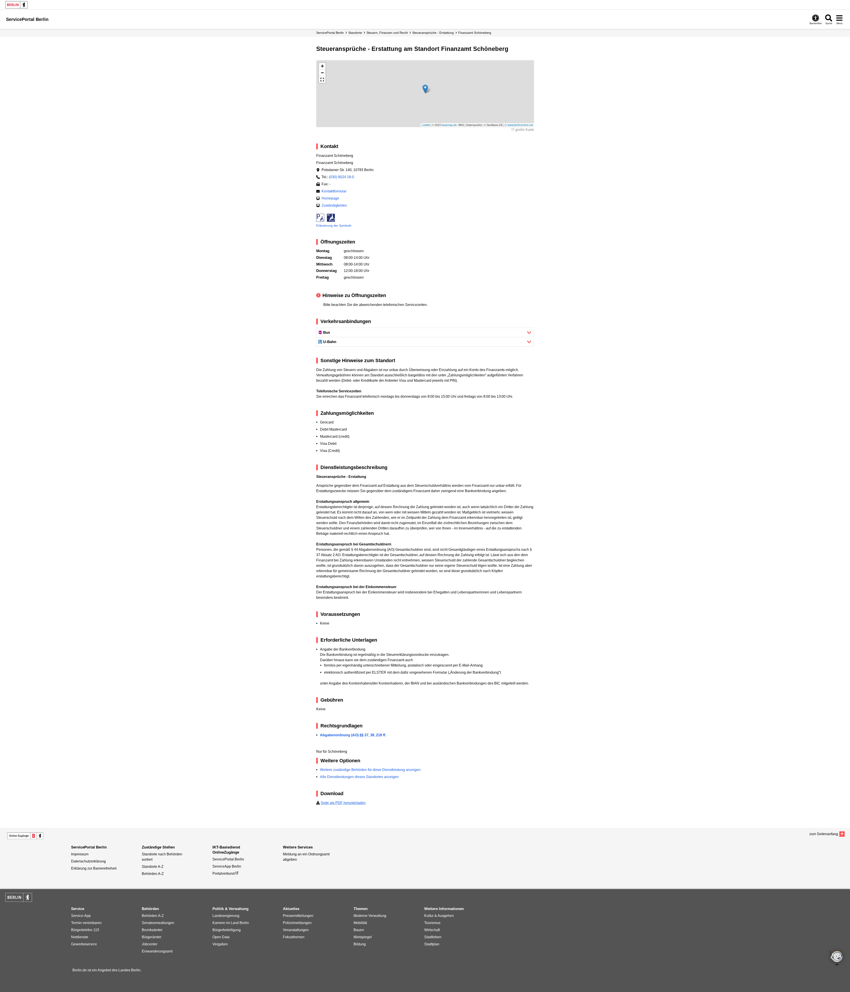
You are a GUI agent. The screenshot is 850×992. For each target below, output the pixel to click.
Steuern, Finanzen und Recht (387, 32)
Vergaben (220, 944)
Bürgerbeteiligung (226, 930)
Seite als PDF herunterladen (343, 803)
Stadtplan (431, 944)
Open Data (221, 937)
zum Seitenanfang (823, 834)
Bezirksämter (152, 930)
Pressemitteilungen (298, 916)
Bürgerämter (151, 937)
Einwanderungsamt (157, 951)
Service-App (81, 916)
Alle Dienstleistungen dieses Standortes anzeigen (359, 777)
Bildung (360, 944)
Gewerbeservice (84, 944)
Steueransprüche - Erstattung (433, 32)
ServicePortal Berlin (330, 32)
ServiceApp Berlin (226, 866)
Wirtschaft (432, 930)
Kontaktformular (334, 191)
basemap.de (449, 125)
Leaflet (426, 125)
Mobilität (360, 923)
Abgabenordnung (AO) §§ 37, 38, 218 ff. (353, 735)
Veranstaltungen (296, 930)
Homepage (330, 198)
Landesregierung (225, 916)
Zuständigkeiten (334, 205)
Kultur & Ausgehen (439, 916)
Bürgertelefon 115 (85, 930)
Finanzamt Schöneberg (474, 32)
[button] (425, 89)
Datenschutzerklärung (88, 861)
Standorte (355, 32)
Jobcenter (149, 944)
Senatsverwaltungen (158, 923)
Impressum (79, 854)
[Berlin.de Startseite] (16, 4)
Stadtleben (432, 937)
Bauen (359, 930)
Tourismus (432, 923)
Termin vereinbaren (86, 923)
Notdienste (79, 937)
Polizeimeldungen (297, 923)
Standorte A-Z (153, 866)
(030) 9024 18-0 (341, 177)
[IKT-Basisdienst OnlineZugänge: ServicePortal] (25, 835)
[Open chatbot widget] (837, 958)
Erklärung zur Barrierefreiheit (93, 868)
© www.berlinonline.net (519, 125)
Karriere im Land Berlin (230, 923)
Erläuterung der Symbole (333, 225)
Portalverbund (223, 873)
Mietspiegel (363, 937)
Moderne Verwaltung (370, 916)
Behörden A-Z (153, 874)
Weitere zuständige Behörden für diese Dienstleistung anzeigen (370, 770)
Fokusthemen (293, 937)
